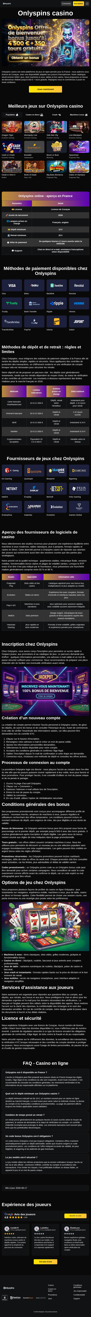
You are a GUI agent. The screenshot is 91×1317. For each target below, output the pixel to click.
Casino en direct (33, 115)
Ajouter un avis (75, 1216)
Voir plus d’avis (45, 1262)
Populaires (10, 115)
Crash (54, 115)
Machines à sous (77, 115)
